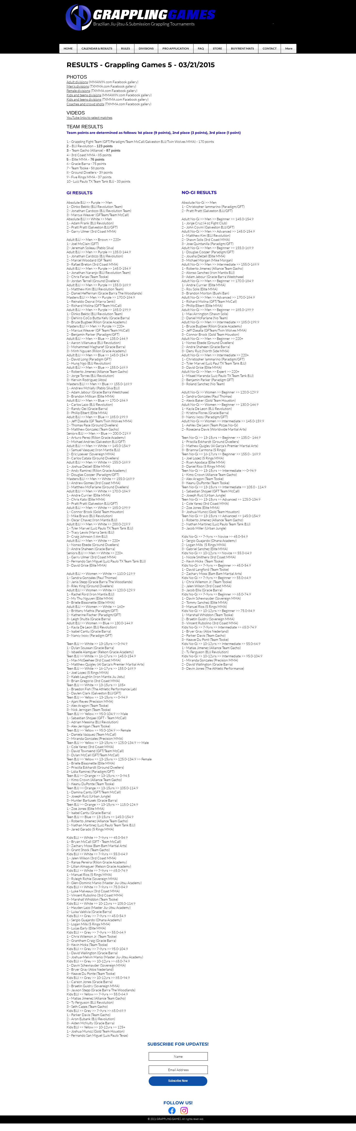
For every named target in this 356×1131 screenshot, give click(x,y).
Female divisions (78, 91)
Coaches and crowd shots (85, 104)
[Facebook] (172, 1110)
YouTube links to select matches (89, 117)
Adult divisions (77, 82)
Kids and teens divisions (84, 95)
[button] (273, 23)
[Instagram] (184, 1110)
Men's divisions (78, 86)
